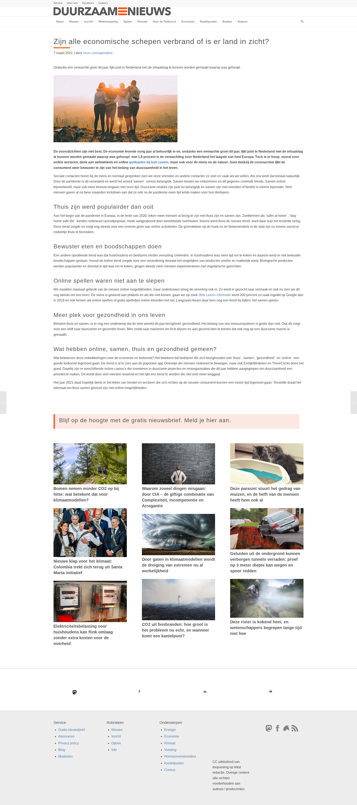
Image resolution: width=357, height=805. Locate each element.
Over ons (72, 3)
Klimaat (169, 743)
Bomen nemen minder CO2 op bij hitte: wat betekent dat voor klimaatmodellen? (86, 494)
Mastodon (65, 756)
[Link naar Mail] (270, 691)
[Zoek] (300, 22)
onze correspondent (97, 53)
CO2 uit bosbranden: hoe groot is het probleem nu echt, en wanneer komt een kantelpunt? (175, 630)
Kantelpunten (174, 763)
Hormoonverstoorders (180, 756)
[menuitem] (59, 3)
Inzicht (116, 736)
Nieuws (117, 729)
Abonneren (66, 736)
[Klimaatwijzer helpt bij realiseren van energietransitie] (3, 402)
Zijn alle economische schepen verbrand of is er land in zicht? (161, 41)
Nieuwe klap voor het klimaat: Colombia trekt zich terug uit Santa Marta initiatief (88, 567)
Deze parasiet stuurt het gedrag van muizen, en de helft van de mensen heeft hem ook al (265, 494)
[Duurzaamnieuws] (112, 11)
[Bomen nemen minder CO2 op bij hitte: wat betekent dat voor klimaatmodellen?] (90, 464)
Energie (170, 729)
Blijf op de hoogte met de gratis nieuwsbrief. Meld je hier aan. (145, 420)
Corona (169, 770)
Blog (61, 750)
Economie (171, 736)
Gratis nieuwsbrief (71, 729)
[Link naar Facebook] (139, 691)
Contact (103, 3)
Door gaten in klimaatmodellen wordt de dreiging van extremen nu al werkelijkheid (178, 565)
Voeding (170, 750)
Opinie (116, 743)
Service (58, 3)
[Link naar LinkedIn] (205, 691)
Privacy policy (68, 743)
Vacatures (88, 3)
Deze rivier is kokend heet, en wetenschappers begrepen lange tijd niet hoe (266, 628)
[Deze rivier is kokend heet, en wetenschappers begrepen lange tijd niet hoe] (266, 598)
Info (114, 750)
